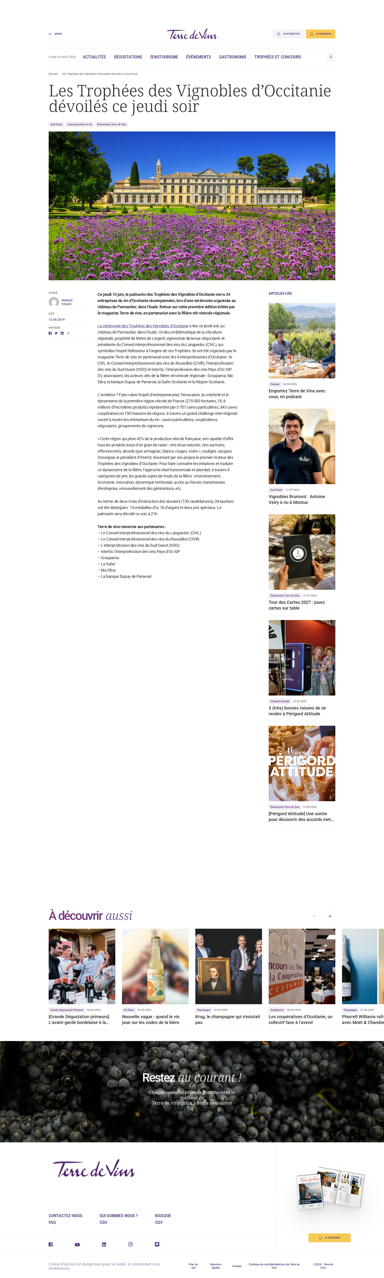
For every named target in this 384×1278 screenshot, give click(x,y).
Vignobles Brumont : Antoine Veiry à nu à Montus (297, 499)
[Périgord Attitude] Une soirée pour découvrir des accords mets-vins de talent (302, 816)
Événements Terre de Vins (111, 124)
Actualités (94, 57)
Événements (198, 57)
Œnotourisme (164, 57)
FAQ (52, 1222)
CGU (103, 1222)
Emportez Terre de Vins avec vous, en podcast (297, 393)
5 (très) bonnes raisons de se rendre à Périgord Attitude (297, 710)
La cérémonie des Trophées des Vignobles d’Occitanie (143, 326)
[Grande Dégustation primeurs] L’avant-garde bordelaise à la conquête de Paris (79, 1019)
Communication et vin (80, 124)
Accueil (53, 74)
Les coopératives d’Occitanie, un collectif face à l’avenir (300, 1019)
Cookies (237, 1266)
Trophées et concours (277, 57)
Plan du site (193, 1266)
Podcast (275, 384)
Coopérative (277, 1010)
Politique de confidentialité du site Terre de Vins (274, 1266)
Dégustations (128, 57)
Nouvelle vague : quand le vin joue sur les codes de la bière (152, 1019)
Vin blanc (129, 1010)
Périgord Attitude (279, 701)
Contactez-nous (65, 1215)
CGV (159, 1222)
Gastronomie (232, 57)
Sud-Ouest (56, 124)
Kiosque (163, 1215)
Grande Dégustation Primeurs (66, 1010)
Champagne (203, 1010)
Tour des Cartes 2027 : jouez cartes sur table (297, 605)
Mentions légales (216, 1266)
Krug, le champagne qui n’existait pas (227, 1019)
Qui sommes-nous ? (119, 1215)
